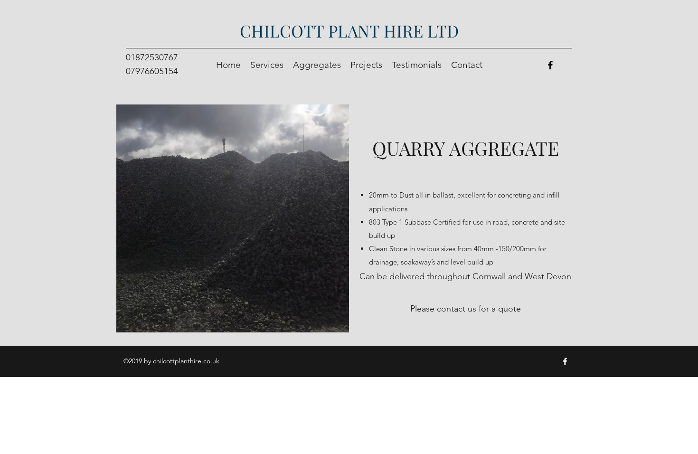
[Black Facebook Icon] (550, 65)
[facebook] (565, 361)
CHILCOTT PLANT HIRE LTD (349, 30)
